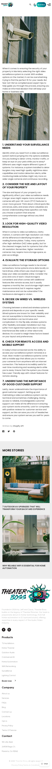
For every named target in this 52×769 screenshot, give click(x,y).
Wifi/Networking (9, 666)
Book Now (41, 5)
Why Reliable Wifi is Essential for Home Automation (23, 567)
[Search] (30, 4)
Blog (4, 707)
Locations (6, 716)
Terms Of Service (9, 730)
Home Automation (10, 662)
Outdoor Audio (8, 652)
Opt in (4, 721)
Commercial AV (8, 657)
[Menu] (48, 4)
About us (6, 693)
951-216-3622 (7, 742)
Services (5, 698)
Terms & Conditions (32, 765)
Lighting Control (8, 675)
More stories (13, 450)
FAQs (4, 703)
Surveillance (7, 671)
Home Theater (8, 648)
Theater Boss (21, 761)
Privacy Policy (7, 725)
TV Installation (8, 643)
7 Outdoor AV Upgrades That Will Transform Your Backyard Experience (23, 508)
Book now (7, 681)
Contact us (7, 712)
